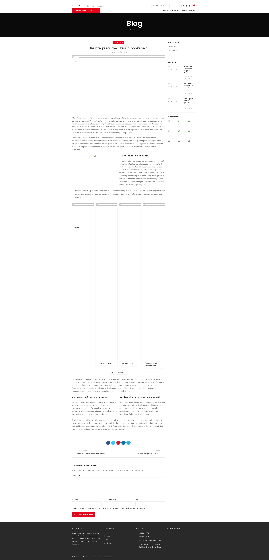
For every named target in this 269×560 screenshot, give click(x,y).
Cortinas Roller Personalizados (151, 364)
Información (109, 529)
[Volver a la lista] (118, 452)
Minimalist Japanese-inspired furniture (188, 70)
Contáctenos (108, 543)
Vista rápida (92, 206)
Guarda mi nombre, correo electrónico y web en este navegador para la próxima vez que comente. (110, 508)
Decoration (137, 29)
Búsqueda (172, 6)
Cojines (77, 228)
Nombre (75, 499)
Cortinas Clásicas (104, 363)
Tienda (106, 540)
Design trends (173, 50)
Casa (129, 29)
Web (137, 499)
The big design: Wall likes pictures (190, 101)
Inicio (105, 532)
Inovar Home (83, 557)
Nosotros (107, 536)
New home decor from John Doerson (189, 86)
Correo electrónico (111, 499)
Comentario (76, 475)
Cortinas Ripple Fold (129, 363)
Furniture (171, 54)
